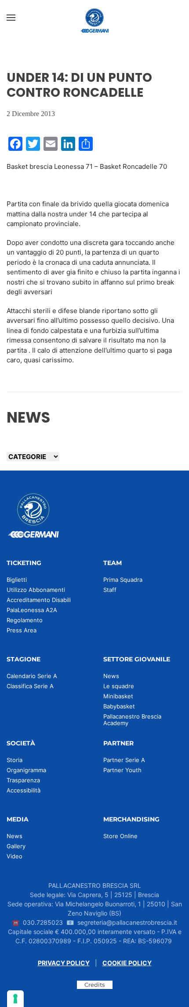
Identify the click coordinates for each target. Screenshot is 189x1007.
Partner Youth (122, 769)
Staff (109, 589)
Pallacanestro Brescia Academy (132, 719)
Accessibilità (23, 790)
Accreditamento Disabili (39, 599)
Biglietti (17, 579)
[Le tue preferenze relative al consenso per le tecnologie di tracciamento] (15, 998)
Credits (94, 984)
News (111, 675)
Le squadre (118, 686)
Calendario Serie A (32, 675)
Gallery (16, 846)
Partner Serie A (124, 759)
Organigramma (26, 769)
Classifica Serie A (30, 686)
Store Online (120, 835)
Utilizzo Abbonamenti (36, 589)
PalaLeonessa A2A (32, 609)
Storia (14, 759)
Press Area (21, 630)
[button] (11, 17)
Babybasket (119, 706)
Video (14, 856)
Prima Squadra (122, 579)
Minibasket (118, 696)
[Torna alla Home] (94, 17)
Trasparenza (23, 780)
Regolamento (25, 620)
